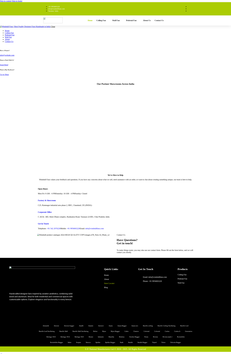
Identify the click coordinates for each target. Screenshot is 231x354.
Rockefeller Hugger (56, 342)
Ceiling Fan (182, 275)
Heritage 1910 (51, 337)
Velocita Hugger (175, 342)
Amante (90, 326)
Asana (111, 326)
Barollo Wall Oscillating (80, 331)
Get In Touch (43, 224)
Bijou (104, 331)
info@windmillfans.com (94, 228)
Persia (146, 337)
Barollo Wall (63, 331)
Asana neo (134, 326)
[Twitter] (30, 310)
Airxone (56, 326)
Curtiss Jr (177, 331)
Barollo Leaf (184, 326)
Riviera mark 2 (167, 337)
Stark (121, 342)
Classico (136, 331)
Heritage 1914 (65, 337)
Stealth (130, 342)
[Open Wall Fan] (121, 20)
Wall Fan (181, 283)
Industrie (101, 337)
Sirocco (88, 342)
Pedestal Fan (182, 279)
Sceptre (78, 342)
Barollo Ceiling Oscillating (166, 326)
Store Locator (109, 283)
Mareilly (111, 337)
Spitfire (98, 342)
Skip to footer (17, 1)
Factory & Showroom (47, 200)
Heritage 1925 (79, 337)
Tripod (154, 342)
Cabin (126, 331)
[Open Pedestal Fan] (138, 20)
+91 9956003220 (73, 228)
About (106, 279)
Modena (121, 337)
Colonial (146, 331)
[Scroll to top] (1, 353)
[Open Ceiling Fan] (107, 20)
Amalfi (81, 326)
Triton (163, 342)
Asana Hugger (122, 326)
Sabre (69, 342)
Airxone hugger (69, 326)
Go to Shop (4, 74)
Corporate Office (45, 212)
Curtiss (167, 331)
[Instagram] (21, 310)
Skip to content (5, 1)
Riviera (155, 337)
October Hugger (134, 337)
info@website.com (7, 55)
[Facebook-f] (12, 310)
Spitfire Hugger (110, 342)
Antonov (101, 326)
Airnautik (46, 326)
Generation (188, 331)
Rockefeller (181, 337)
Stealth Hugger (142, 342)
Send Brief (4, 65)
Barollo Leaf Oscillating (47, 331)
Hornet (91, 337)
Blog (106, 287)
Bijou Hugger (115, 331)
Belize (95, 331)
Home (106, 275)
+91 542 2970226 (53, 228)
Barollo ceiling (148, 326)
